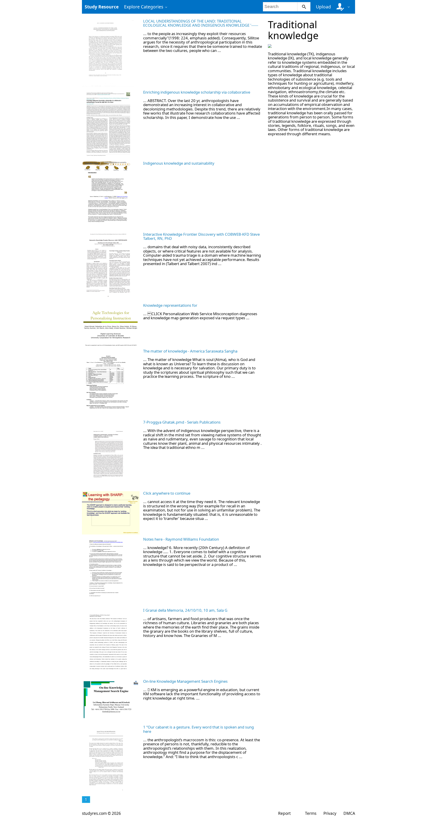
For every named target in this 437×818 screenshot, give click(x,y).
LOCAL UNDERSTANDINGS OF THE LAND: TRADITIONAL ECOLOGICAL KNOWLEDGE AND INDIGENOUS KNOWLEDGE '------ (200, 23)
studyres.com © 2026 (101, 813)
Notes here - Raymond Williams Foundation (181, 539)
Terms (310, 813)
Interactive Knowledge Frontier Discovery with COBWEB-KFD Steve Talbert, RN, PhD (201, 236)
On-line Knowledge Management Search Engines (185, 681)
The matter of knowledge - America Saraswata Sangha (190, 351)
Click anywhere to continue (166, 493)
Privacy (329, 813)
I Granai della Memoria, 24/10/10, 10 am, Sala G (185, 610)
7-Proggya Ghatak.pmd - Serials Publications (182, 422)
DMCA (349, 813)
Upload (323, 7)
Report (284, 813)
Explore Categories (143, 7)
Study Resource (102, 7)
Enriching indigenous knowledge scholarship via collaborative (196, 92)
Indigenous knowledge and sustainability (178, 163)
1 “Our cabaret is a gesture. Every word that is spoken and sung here (198, 729)
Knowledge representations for (170, 305)
